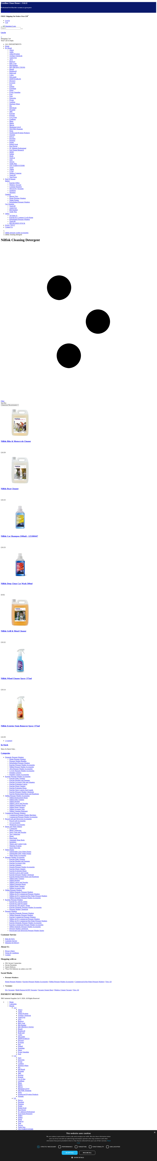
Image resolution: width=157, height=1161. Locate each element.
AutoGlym (13, 58)
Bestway (12, 61)
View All (108, 982)
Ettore (11, 90)
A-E (15, 1008)
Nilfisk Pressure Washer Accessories (21, 767)
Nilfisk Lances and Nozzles (18, 803)
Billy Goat (12, 63)
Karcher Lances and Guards (18, 873)
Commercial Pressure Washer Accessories (23, 817)
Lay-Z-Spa (13, 117)
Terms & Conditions (12, 953)
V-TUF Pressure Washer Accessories (21, 771)
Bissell (11, 69)
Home (7, 46)
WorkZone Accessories (17, 825)
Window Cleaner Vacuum (63, 990)
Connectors (13, 828)
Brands (11, 1006)
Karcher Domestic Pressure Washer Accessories (25, 907)
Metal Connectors (15, 830)
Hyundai (12, 110)
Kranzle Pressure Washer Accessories (22, 867)
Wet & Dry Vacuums (16, 189)
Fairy (11, 96)
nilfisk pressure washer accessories (16, 233)
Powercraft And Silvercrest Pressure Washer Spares (26, 930)
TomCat (12, 158)
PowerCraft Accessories (17, 821)
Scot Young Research (16, 150)
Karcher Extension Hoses (18, 788)
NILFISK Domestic (16, 129)
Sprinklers (12, 842)
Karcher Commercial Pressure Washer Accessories (26, 925)
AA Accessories (14, 823)
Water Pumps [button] (9, 850)
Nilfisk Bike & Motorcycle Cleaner (16, 441)
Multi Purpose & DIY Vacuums (26, 990)
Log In (7, 21)
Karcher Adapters (15, 865)
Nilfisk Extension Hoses (17, 805)
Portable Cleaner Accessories (19, 774)
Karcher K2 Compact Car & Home (21, 217)
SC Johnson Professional (17, 148)
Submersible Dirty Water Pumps (20, 853)
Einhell (11, 86)
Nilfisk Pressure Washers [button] (13, 890)
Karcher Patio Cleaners (17, 778)
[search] (22, 28)
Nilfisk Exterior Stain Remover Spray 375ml (20, 726)
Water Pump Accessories (17, 855)
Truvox (11, 162)
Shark (11, 156)
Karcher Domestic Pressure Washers (21, 913)
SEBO (11, 152)
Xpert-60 (12, 175)
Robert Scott (13, 144)
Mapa (11, 121)
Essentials (12, 88)
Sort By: (4, 403)
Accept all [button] (70, 1153)
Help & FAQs (10, 939)
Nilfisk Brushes (14, 801)
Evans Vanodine (14, 92)
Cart (6, 22)
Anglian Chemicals (15, 56)
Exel (10, 94)
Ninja (11, 131)
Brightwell (13, 71)
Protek (11, 142)
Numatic (12, 135)
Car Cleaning (9, 204)
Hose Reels (13, 838)
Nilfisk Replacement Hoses (18, 798)
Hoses (11, 836)
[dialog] (78, 1145)
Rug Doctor (13, 146)
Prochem (12, 138)
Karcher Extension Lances (18, 784)
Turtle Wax (13, 164)
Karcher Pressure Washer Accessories (22, 765)
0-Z (15, 1098)
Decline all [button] (87, 1153)
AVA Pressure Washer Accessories (21, 769)
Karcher (12, 113)
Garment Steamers (15, 187)
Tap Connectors (14, 834)
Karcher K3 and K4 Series (18, 903)
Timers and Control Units (17, 844)
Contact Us (9, 227)
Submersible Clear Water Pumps (20, 852)
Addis (11, 52)
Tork (11, 160)
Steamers (12, 192)
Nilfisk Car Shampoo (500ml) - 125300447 (19, 536)
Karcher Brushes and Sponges (19, 780)
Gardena (12, 102)
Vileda (11, 169)
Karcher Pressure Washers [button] (14, 900)
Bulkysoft (12, 73)
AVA (11, 60)
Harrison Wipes (14, 104)
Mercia (11, 125)
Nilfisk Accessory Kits (17, 809)
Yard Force (13, 177)
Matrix (11, 123)
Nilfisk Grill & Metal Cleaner (13, 631)
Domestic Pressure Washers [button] (14, 757)
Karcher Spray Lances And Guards (21, 790)
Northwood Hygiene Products (19, 133)
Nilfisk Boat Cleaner (10, 489)
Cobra (11, 75)
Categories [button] (5, 753)
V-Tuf (11, 171)
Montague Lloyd (15, 127)
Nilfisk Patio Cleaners (16, 800)
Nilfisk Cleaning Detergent (18, 811)
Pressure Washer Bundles (17, 761)
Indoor (7, 181)
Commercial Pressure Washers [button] (15, 813)
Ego (10, 85)
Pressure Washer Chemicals (18, 909)
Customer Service (11, 941)
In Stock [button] (4, 745)
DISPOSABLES (15, 79)
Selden (11, 154)
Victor (11, 167)
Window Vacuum (15, 185)
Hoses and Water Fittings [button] (13, 826)
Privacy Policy (10, 951)
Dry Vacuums (9, 990)
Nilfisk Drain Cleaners (17, 807)
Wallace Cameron (15, 173)
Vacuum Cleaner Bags (45, 990)
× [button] (154, 1132)
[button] (78, 1157)
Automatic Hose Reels (17, 840)
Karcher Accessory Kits (17, 863)
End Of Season (10, 179)
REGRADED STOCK (17, 223)
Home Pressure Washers (17, 198)
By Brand (8, 48)
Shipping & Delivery (12, 943)
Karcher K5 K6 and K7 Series (19, 905)
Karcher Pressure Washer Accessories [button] (17, 776)
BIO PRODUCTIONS (17, 67)
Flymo (11, 100)
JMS (10, 112)
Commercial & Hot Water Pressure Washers (89, 982)
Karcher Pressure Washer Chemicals (21, 792)
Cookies (8, 955)
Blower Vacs (13, 196)
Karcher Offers (14, 183)
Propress (12, 140)
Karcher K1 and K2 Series (18, 902)
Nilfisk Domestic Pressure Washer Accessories (25, 898)
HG (10, 106)
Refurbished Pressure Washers (19, 202)
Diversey (12, 81)
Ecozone (12, 83)
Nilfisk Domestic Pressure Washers (21, 892)
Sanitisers (12, 190)
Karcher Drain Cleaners (17, 786)
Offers (7, 214)
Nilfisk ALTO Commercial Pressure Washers (24, 894)
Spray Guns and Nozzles (17, 832)
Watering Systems (15, 846)
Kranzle (12, 115)
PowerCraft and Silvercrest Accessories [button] (18, 819)
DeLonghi (12, 77)
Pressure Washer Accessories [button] (15, 857)
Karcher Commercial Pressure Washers (22, 917)
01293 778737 (10, 225)
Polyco (11, 137)
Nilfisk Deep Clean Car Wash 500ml (16, 583)
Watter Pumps (14, 200)
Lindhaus (12, 119)
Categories (13, 1004)
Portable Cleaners (15, 773)
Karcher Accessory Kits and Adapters (22, 782)
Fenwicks (12, 98)
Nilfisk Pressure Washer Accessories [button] (17, 796)
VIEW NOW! (5, 12)
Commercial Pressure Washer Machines (22, 815)
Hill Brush (12, 108)
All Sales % (13, 215)
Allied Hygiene (14, 54)
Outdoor (8, 194)
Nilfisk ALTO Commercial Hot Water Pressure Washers (28, 896)
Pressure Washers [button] (11, 911)
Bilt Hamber (13, 65)
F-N (15, 1056)
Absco (11, 50)
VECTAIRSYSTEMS (17, 165)
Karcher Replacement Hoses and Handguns (24, 794)
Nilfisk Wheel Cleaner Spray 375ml (16, 678)
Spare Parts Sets (14, 848)
